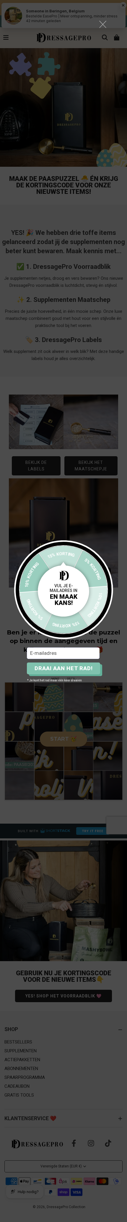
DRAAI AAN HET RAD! (64, 668)
